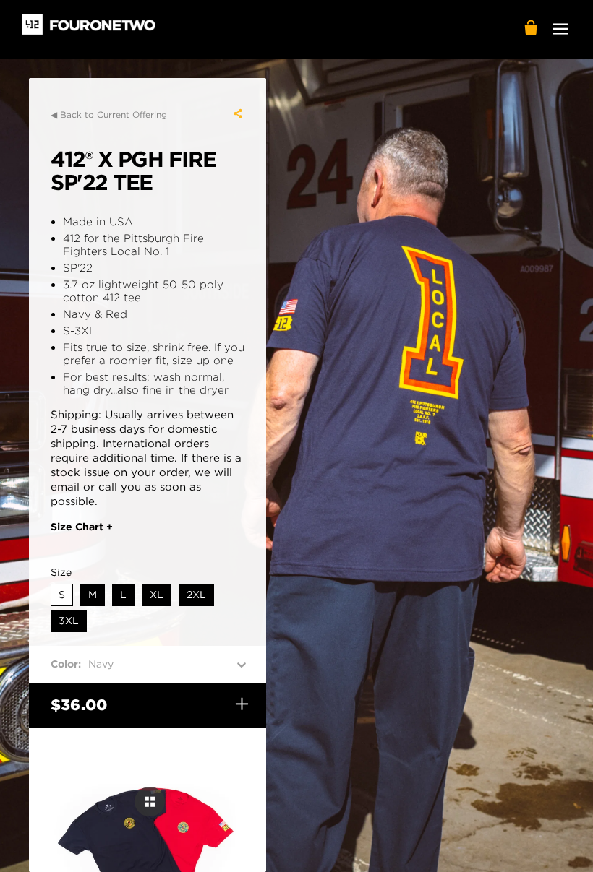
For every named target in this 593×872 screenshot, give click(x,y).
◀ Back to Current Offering (109, 114)
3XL (69, 620)
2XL (196, 594)
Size (61, 572)
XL (156, 594)
